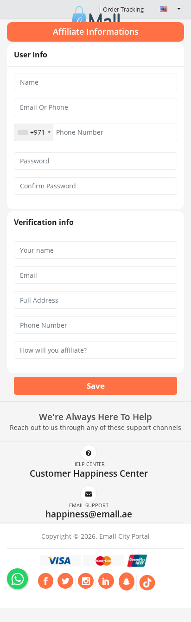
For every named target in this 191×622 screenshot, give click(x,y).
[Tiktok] (147, 582)
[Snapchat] (126, 581)
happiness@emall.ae (88, 514)
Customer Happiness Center (89, 473)
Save (96, 385)
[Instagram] (86, 582)
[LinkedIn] (106, 582)
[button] (166, 9)
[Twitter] (65, 582)
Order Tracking (123, 9)
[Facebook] (46, 582)
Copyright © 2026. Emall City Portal (95, 536)
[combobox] (33, 132)
